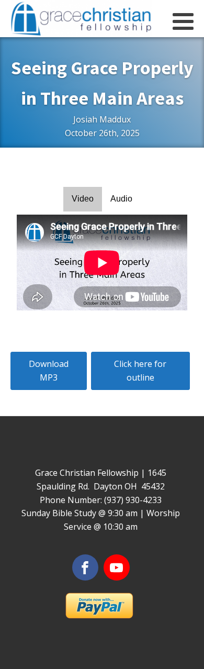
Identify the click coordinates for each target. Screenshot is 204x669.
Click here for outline (140, 370)
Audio (121, 198)
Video (83, 198)
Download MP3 (49, 370)
